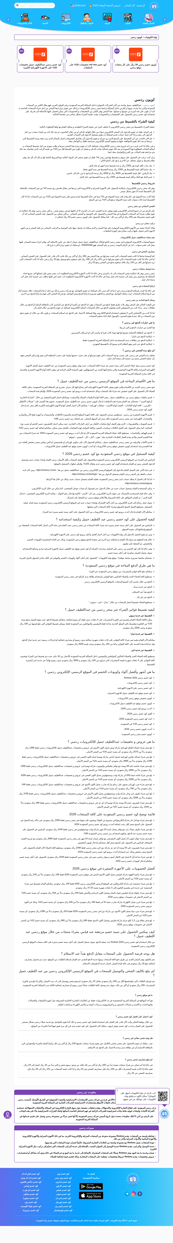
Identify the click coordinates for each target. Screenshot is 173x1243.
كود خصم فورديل (63, 1202)
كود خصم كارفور (63, 1186)
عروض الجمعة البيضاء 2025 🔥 (105, 5)
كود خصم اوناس (31, 1186)
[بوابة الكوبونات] (154, 6)
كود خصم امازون (63, 1182)
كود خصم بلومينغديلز (63, 1210)
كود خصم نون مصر (63, 1178)
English (80, 5)
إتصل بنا (91, 1174)
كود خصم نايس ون (63, 1206)
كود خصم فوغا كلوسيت (30, 1206)
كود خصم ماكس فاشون (30, 1182)
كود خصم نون (63, 1174)
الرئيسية (141, 5)
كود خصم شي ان (63, 1198)
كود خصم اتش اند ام (31, 1174)
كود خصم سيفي (63, 1194)
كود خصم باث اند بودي (31, 1178)
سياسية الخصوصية (91, 1178)
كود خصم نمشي (63, 1190)
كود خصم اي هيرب (30, 1190)
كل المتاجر (129, 5)
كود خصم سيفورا (30, 1198)
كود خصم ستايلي (30, 1194)
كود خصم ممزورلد (31, 1210)
